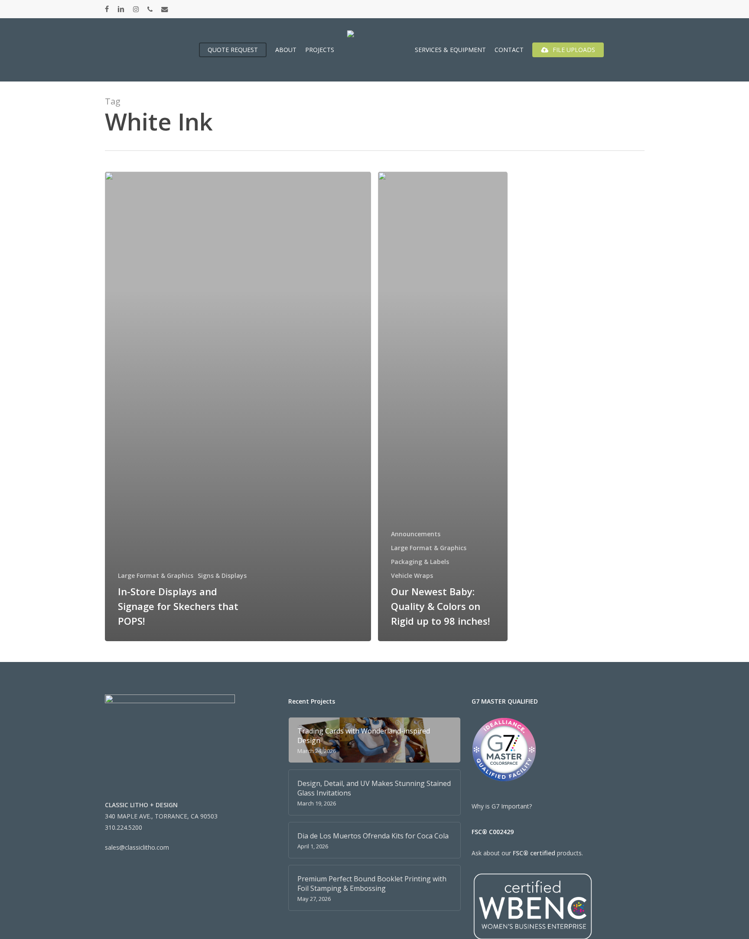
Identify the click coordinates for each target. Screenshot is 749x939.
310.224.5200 (123, 827)
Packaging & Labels (420, 562)
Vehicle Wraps (412, 575)
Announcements (415, 534)
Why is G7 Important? (502, 806)
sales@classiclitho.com (137, 847)
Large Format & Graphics (155, 575)
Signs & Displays (222, 575)
